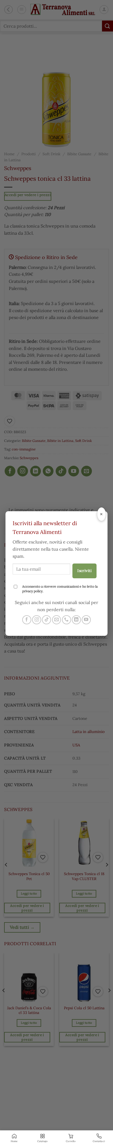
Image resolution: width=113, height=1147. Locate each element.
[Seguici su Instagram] (36, 619)
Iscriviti (84, 570)
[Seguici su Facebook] (26, 619)
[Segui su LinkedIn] (76, 619)
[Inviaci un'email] (56, 619)
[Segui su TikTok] (46, 619)
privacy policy (32, 591)
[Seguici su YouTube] (86, 619)
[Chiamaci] (66, 619)
